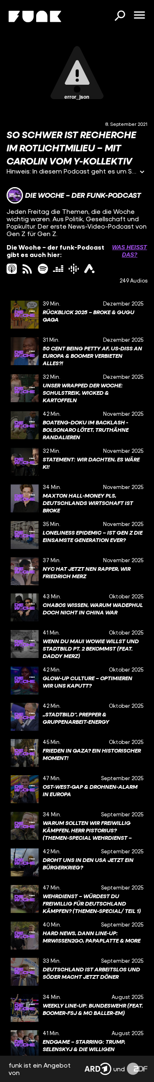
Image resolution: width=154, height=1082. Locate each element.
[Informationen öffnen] (142, 172)
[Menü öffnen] (139, 15)
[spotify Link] (43, 269)
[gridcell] (77, 315)
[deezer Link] (58, 269)
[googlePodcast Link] (74, 269)
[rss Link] (27, 269)
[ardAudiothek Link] (89, 269)
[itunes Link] (12, 269)
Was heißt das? (129, 251)
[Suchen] (119, 16)
